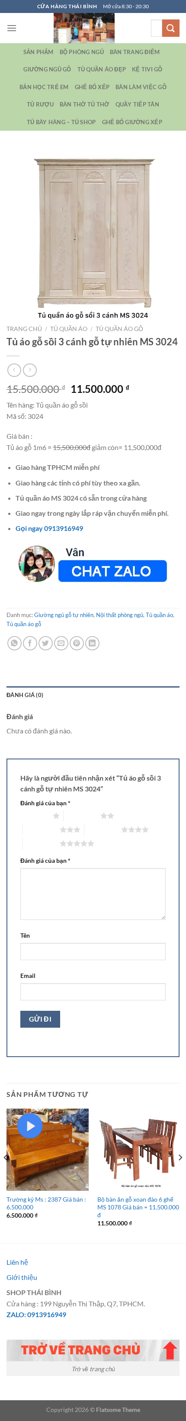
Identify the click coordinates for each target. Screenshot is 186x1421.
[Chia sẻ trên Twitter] (45, 643)
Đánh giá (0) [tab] (24, 694)
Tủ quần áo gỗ (119, 328)
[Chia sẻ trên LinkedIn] (92, 643)
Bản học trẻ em (44, 87)
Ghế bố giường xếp (132, 122)
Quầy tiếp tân (137, 104)
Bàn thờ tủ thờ (84, 104)
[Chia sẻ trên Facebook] (30, 643)
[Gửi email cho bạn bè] (61, 643)
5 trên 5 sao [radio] (41, 843)
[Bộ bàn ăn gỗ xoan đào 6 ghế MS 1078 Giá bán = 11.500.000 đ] (138, 1150)
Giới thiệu (21, 1277)
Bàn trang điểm (135, 51)
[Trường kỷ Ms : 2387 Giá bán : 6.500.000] (47, 1150)
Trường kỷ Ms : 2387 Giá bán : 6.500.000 (46, 1203)
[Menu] (11, 28)
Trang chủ (24, 328)
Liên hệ (17, 1262)
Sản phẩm (38, 51)
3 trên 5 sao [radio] (41, 829)
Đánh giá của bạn (45, 803)
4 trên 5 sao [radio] (102, 829)
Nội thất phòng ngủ (119, 614)
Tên (25, 935)
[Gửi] (171, 27)
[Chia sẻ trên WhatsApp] (14, 643)
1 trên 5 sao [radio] (34, 815)
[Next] (180, 1175)
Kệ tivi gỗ (147, 69)
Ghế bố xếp (92, 87)
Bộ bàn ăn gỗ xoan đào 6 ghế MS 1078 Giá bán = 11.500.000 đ (138, 1207)
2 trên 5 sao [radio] (82, 815)
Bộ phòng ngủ (82, 51)
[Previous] (6, 1175)
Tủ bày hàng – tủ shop (61, 122)
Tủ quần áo (68, 328)
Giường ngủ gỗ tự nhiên (63, 614)
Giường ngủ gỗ (47, 69)
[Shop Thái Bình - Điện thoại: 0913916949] (83, 28)
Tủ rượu (40, 104)
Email (27, 975)
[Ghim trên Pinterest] (77, 643)
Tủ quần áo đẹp (101, 69)
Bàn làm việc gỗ (141, 87)
